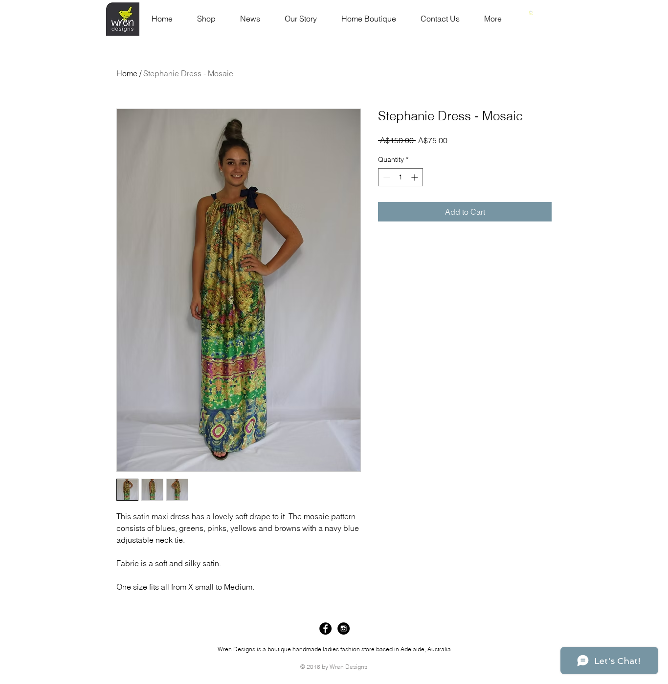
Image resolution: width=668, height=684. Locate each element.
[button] (531, 13)
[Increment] (415, 177)
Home (126, 73)
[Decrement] (385, 177)
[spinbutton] (400, 177)
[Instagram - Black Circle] (343, 628)
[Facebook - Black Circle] (325, 628)
